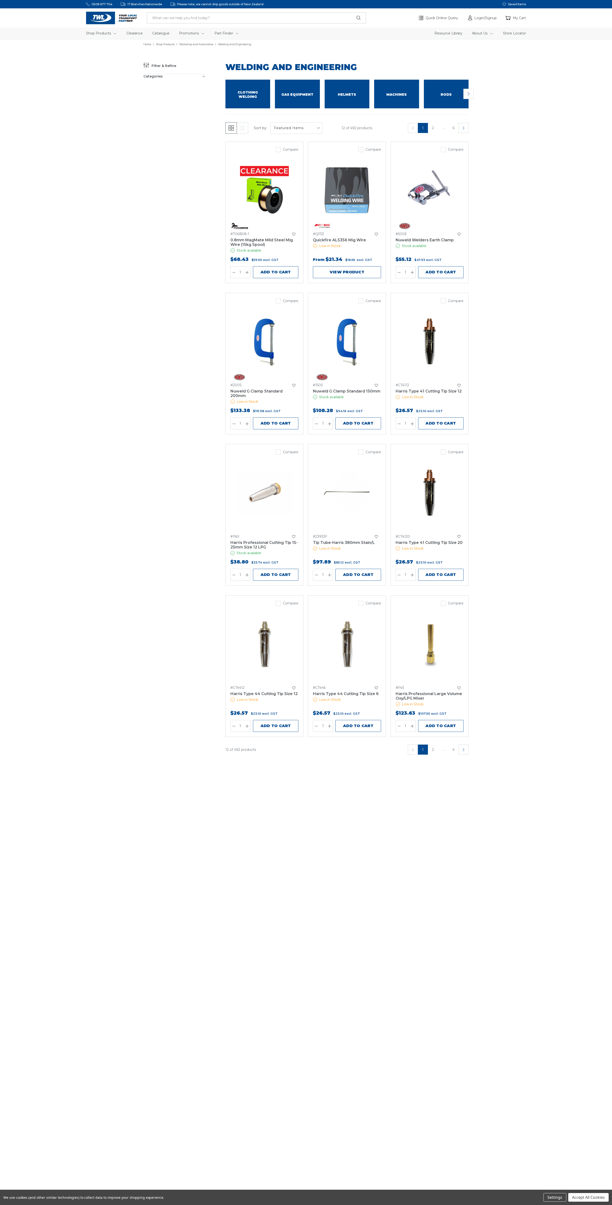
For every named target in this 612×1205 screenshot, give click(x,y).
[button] (482, 18)
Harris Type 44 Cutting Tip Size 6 (346, 693)
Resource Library (448, 33)
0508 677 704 (102, 4)
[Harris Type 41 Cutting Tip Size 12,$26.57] (429, 341)
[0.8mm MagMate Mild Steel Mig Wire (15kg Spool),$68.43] (264, 190)
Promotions (189, 33)
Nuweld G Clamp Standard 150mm (346, 391)
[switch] (469, 94)
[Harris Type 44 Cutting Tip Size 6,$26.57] (347, 644)
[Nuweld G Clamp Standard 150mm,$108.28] (347, 341)
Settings (554, 1197)
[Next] (463, 128)
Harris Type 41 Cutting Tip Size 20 (429, 542)
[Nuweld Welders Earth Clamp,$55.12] (429, 190)
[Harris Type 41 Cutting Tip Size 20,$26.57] (429, 492)
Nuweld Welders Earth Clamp (425, 240)
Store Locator (514, 33)
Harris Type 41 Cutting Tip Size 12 (429, 391)
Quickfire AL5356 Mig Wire (339, 240)
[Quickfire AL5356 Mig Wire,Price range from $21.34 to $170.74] (347, 190)
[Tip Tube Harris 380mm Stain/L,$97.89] (347, 492)
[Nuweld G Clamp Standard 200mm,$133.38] (264, 341)
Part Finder (224, 33)
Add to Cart (276, 272)
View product (347, 272)
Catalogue (160, 33)
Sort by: (260, 128)
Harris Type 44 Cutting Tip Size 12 (264, 693)
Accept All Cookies (588, 1197)
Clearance (134, 33)
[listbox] (296, 128)
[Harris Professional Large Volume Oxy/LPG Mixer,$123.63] (429, 644)
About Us (480, 33)
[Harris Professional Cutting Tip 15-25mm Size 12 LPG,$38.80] (264, 492)
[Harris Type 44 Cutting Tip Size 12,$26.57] (264, 644)
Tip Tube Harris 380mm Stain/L (344, 542)
